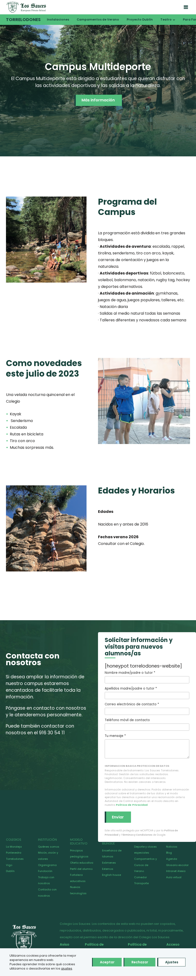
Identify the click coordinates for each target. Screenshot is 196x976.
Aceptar (107, 962)
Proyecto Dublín (140, 19)
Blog (169, 853)
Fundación (45, 871)
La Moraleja (14, 847)
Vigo (9, 865)
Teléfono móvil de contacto (127, 720)
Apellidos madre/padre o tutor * (131, 688)
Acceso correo (171, 947)
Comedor (140, 877)
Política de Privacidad (131, 805)
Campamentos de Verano (98, 19)
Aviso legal (64, 947)
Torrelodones (23, 19)
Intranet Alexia (175, 871)
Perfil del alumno (81, 869)
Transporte (141, 883)
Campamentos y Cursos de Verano (145, 865)
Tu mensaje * (115, 736)
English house (111, 875)
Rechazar (139, 962)
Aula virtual (173, 877)
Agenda (171, 859)
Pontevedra (13, 853)
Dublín (10, 871)
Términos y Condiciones (136, 835)
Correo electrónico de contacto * (132, 704)
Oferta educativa (81, 863)
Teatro (166, 19)
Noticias (171, 847)
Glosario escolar (177, 865)
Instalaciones (58, 19)
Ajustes (171, 962)
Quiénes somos (48, 847)
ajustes (66, 968)
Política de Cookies (136, 947)
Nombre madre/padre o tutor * (130, 672)
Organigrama (47, 865)
